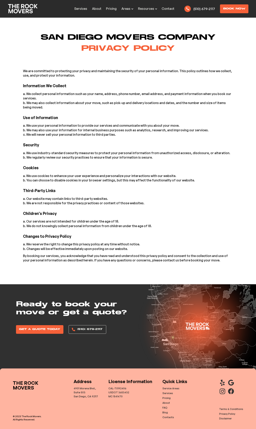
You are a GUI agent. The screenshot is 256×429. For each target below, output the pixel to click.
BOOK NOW (234, 8)
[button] (127, 8)
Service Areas (170, 388)
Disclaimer (225, 418)
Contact (168, 9)
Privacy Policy (227, 413)
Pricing (111, 9)
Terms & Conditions (231, 409)
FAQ (164, 407)
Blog (165, 412)
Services (80, 9)
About (96, 9)
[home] (23, 8)
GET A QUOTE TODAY (39, 329)
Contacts (168, 417)
